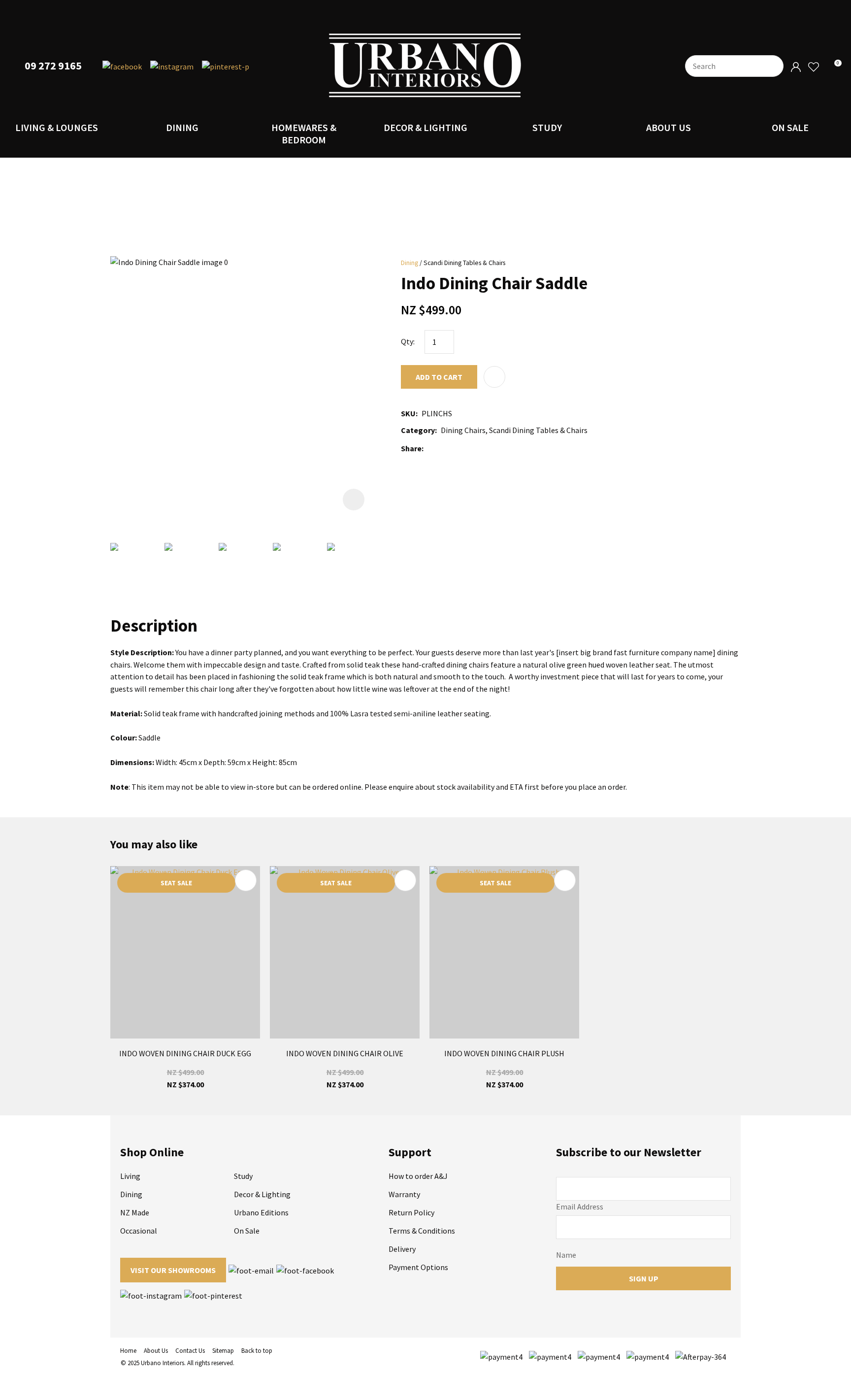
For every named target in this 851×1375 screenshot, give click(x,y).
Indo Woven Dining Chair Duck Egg (185, 1053)
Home (128, 1350)
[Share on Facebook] (429, 448)
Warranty (404, 1194)
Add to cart (439, 377)
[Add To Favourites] (494, 377)
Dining (182, 127)
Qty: (408, 341)
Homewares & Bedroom (303, 133)
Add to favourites (246, 880)
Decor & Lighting (425, 127)
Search (772, 66)
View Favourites (813, 67)
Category (418, 430)
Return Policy (411, 1212)
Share (411, 448)
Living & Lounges (56, 127)
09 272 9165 (53, 66)
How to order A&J (418, 1176)
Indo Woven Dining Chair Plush (504, 1053)
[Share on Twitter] (442, 448)
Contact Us (190, 1350)
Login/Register (796, 67)
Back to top (256, 1350)
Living (130, 1176)
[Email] (456, 448)
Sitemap (223, 1350)
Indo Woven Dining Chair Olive (344, 1053)
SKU (408, 413)
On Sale (790, 127)
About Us (668, 127)
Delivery (402, 1249)
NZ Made (134, 1212)
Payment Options (418, 1267)
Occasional (138, 1231)
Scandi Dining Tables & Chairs (464, 263)
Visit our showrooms (173, 1270)
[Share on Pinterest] (471, 448)
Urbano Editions (261, 1212)
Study (547, 127)
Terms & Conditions (422, 1231)
